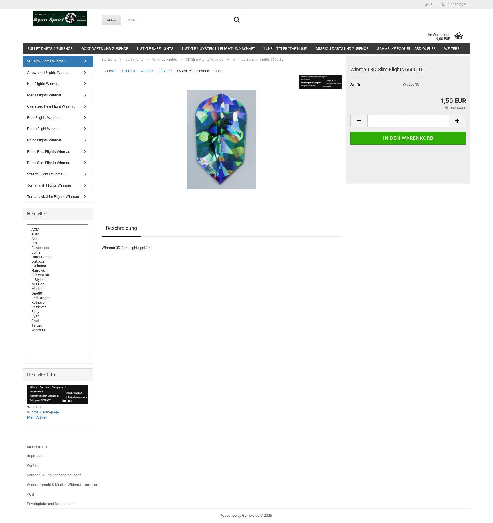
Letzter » (165, 71)
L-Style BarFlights (155, 48)
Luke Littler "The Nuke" (285, 48)
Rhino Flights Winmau (44, 140)
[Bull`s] (58, 252)
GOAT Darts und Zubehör (104, 48)
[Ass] (58, 238)
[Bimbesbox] (58, 248)
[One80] (58, 293)
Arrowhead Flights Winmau (48, 72)
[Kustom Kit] (58, 275)
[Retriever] (58, 302)
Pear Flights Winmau (43, 117)
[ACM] (58, 229)
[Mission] (58, 284)
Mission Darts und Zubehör (342, 48)
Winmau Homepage (43, 412)
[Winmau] (58, 330)
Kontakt (33, 465)
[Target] (58, 325)
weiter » (147, 71)
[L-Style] (58, 279)
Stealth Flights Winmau (45, 174)
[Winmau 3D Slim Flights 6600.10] (221, 139)
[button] (428, 4)
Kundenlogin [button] (455, 4)
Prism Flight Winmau (43, 129)
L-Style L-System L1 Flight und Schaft (218, 48)
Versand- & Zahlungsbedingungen (54, 475)
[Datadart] (58, 261)
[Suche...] (236, 20)
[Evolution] (58, 266)
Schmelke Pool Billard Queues (406, 48)
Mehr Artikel (37, 417)
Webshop (229, 515)
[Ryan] (58, 316)
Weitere (451, 48)
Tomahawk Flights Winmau (49, 185)
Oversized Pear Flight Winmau (51, 106)
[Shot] (58, 321)
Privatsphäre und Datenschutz (51, 504)
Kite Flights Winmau (43, 84)
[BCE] (58, 243)
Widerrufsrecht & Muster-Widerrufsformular (62, 485)
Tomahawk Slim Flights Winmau (53, 196)
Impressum (36, 455)
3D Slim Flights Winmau (46, 61)
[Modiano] (58, 289)
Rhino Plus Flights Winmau (48, 151)
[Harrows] (58, 270)
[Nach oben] (477, 514)
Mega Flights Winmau (44, 95)
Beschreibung (121, 228)
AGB (30, 494)
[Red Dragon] (58, 298)
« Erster (110, 71)
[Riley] (58, 311)
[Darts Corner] (58, 257)
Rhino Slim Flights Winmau (48, 163)
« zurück (128, 71)
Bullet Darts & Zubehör (50, 48)
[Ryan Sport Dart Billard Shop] (60, 19)
